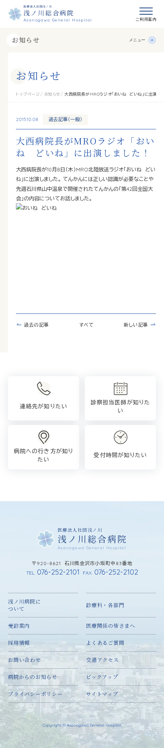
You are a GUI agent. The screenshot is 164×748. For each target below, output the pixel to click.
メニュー (137, 40)
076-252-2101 (53, 572)
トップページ (28, 94)
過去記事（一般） (65, 119)
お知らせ (26, 39)
